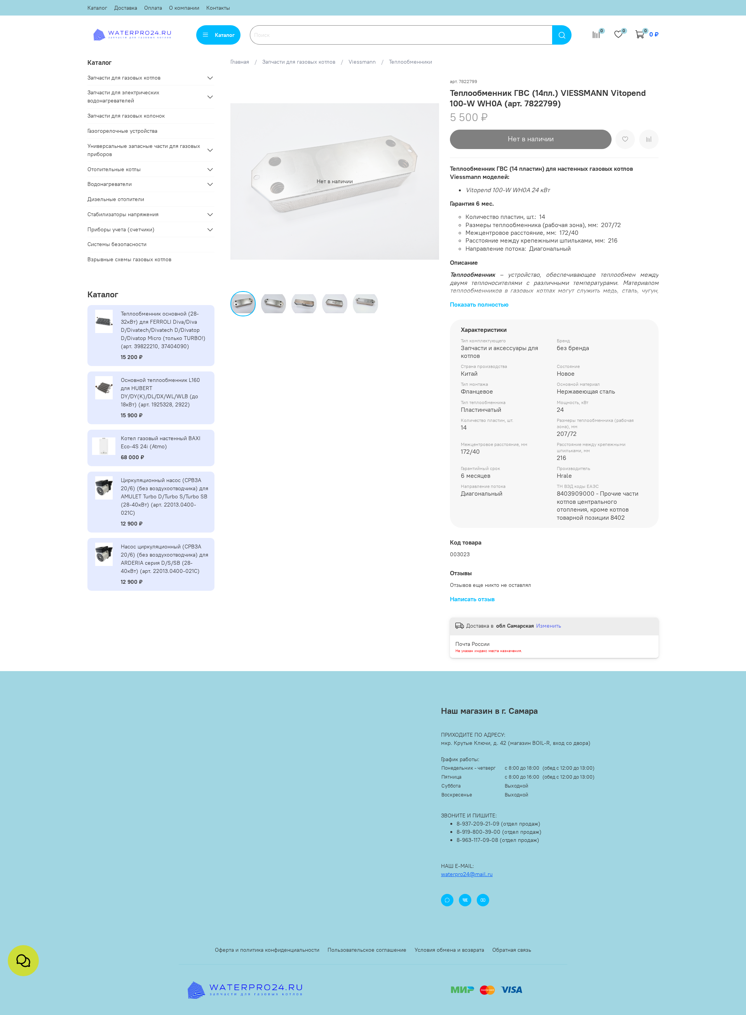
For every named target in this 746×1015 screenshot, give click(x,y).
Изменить (548, 625)
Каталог (97, 7)
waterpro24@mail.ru (467, 874)
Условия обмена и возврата (449, 949)
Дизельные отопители (115, 199)
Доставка (125, 7)
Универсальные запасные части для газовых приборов (143, 150)
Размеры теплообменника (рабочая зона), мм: (533, 225)
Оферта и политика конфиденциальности (267, 949)
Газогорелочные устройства (122, 130)
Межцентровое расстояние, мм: (512, 232)
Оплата (153, 7)
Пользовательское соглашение (367, 949)
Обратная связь (511, 949)
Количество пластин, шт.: (502, 216)
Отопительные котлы (114, 169)
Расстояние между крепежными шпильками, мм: (536, 240)
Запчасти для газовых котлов (298, 61)
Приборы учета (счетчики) (121, 229)
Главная (239, 61)
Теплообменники (410, 61)
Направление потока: (497, 248)
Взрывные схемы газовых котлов (129, 259)
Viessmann (362, 61)
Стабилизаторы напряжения (123, 214)
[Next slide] (428, 181)
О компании (184, 7)
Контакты (218, 7)
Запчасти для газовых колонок (126, 115)
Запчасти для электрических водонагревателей (123, 96)
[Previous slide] (241, 181)
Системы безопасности (116, 244)
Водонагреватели (109, 183)
